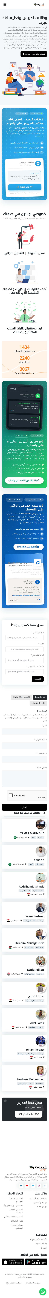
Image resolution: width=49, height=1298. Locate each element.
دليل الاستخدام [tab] (38, 703)
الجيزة (12, 920)
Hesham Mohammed (30, 1079)
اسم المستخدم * (38, 632)
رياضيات (40, 920)
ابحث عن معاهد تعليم (13, 1217)
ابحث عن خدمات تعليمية (16, 1211)
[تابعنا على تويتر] (33, 1186)
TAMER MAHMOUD (32, 833)
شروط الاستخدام (33, 1283)
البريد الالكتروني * (37, 655)
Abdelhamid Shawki (31, 886)
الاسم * (41, 644)
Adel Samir (37, 1023)
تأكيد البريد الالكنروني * (35, 666)
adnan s (39, 860)
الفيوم (35, 1057)
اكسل (31, 864)
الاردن (18, 947)
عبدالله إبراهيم (35, 969)
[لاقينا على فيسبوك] (45, 1186)
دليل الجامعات (17, 1221)
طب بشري (39, 947)
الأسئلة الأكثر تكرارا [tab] (21, 697)
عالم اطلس (21, 1277)
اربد (13, 947)
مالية (33, 837)
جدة (18, 837)
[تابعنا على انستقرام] (39, 1186)
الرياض (14, 864)
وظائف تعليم (41, 1244)
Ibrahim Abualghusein (29, 943)
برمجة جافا (39, 1083)
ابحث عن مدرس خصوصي (16, 1199)
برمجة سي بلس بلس (25, 1083)
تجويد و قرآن (29, 974)
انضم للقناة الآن (23, 187)
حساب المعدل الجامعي (17, 1226)
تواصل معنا (42, 1206)
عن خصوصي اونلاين (38, 1198)
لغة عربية (40, 974)
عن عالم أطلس (40, 1202)
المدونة (44, 1248)
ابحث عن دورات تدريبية (13, 1205)
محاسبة (40, 837)
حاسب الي (39, 864)
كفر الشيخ (34, 894)
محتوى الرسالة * (41, 767)
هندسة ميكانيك (38, 891)
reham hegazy (35, 1049)
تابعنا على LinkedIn (26, 547)
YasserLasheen (35, 916)
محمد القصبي (36, 996)
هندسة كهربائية (25, 891)
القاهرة (13, 974)
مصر (40, 894)
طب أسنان (29, 947)
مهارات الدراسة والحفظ (26, 1054)
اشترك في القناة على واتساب (22, 480)
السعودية (24, 837)
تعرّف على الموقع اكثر (28, 1114)
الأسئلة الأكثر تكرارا (38, 1239)
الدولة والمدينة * (41, 753)
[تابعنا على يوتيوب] (27, 1186)
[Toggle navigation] (5, 5)
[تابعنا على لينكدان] (21, 1186)
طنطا (14, 1000)
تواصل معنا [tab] (40, 697)
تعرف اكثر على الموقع (34, 54)
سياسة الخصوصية (13, 1283)
